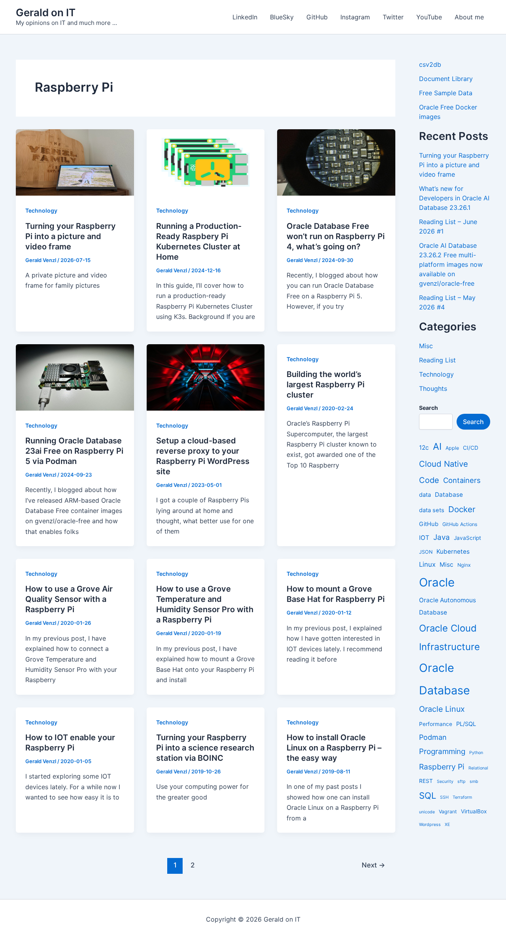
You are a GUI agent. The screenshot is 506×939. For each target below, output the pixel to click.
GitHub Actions (460, 524)
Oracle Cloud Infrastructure (449, 637)
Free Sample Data (445, 93)
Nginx (464, 565)
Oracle (437, 582)
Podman (433, 737)
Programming (442, 751)
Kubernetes (453, 551)
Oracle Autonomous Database (447, 606)
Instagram (355, 17)
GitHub (317, 17)
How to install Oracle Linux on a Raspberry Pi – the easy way (334, 748)
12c (424, 447)
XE (447, 824)
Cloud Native (443, 464)
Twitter (393, 17)
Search (473, 422)
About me (469, 17)
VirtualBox (474, 811)
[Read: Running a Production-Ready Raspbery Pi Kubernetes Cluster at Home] (206, 162)
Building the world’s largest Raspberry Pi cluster (325, 385)
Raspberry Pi (441, 766)
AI (437, 446)
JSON (425, 552)
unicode (427, 812)
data (425, 494)
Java (441, 537)
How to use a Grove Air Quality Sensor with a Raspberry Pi (69, 599)
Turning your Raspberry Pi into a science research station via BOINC (205, 748)
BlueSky (282, 17)
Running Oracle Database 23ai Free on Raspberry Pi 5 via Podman (74, 451)
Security (445, 781)
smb (474, 781)
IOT (424, 537)
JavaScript (467, 538)
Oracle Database (444, 679)
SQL (427, 795)
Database (449, 494)
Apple (452, 448)
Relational (478, 768)
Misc (426, 346)
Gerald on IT (46, 12)
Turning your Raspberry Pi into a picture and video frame (70, 236)
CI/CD (470, 448)
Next (373, 865)
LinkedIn (244, 17)
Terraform (462, 797)
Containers (462, 480)
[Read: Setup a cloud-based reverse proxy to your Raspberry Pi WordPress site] (206, 377)
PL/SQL (466, 724)
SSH (444, 797)
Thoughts (433, 388)
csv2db (430, 64)
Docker (462, 509)
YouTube (429, 17)
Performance (435, 724)
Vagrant (448, 812)
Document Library (446, 79)
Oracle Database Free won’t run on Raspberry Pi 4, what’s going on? (336, 236)
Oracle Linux (442, 709)
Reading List (437, 360)
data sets (431, 510)
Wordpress (430, 824)
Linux (427, 564)
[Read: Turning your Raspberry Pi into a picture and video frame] (75, 162)
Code (429, 480)
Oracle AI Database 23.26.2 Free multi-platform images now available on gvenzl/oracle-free (451, 264)
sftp (461, 781)
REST (426, 781)
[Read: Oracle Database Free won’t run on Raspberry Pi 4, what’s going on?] (336, 162)
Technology (41, 210)
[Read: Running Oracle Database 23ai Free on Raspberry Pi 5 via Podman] (75, 377)
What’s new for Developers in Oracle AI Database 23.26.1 (454, 198)
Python (476, 752)
